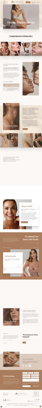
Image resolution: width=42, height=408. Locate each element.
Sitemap (25, 403)
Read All (24, 342)
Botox (28, 212)
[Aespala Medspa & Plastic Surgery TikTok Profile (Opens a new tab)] (26, 365)
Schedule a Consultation (26, 386)
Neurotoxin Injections (24, 222)
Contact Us (5, 2)
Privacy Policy (29, 384)
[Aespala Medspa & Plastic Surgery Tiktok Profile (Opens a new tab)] (36, 399)
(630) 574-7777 (5, 1)
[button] (4, 343)
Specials (27, 2)
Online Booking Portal (4, 3)
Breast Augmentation (8, 269)
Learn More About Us (26, 173)
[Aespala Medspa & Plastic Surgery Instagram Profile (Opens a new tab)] (30, 365)
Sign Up (9, 296)
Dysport (26, 212)
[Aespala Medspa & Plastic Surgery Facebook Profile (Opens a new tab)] (23, 365)
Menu (39, 2)
